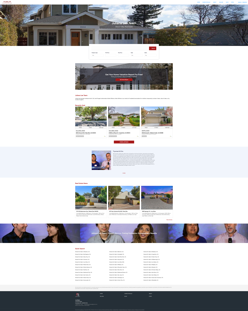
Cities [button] (232, 2)
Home (198, 2)
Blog (227, 2)
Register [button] (245, 2)
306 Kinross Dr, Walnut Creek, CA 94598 (152, 133)
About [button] (214, 2)
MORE (124, 173)
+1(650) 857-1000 (79, 304)
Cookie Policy (115, 309)
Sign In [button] (239, 2)
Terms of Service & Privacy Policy (105, 309)
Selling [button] (221, 2)
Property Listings (131, 309)
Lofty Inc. (82, 309)
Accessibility (141, 309)
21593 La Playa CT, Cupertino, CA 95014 (119, 133)
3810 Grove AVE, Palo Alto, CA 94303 (86, 133)
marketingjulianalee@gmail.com (90, 304)
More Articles (169, 219)
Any (93, 55)
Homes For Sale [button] (206, 2)
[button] (152, 48)
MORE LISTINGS (124, 142)
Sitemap (137, 309)
